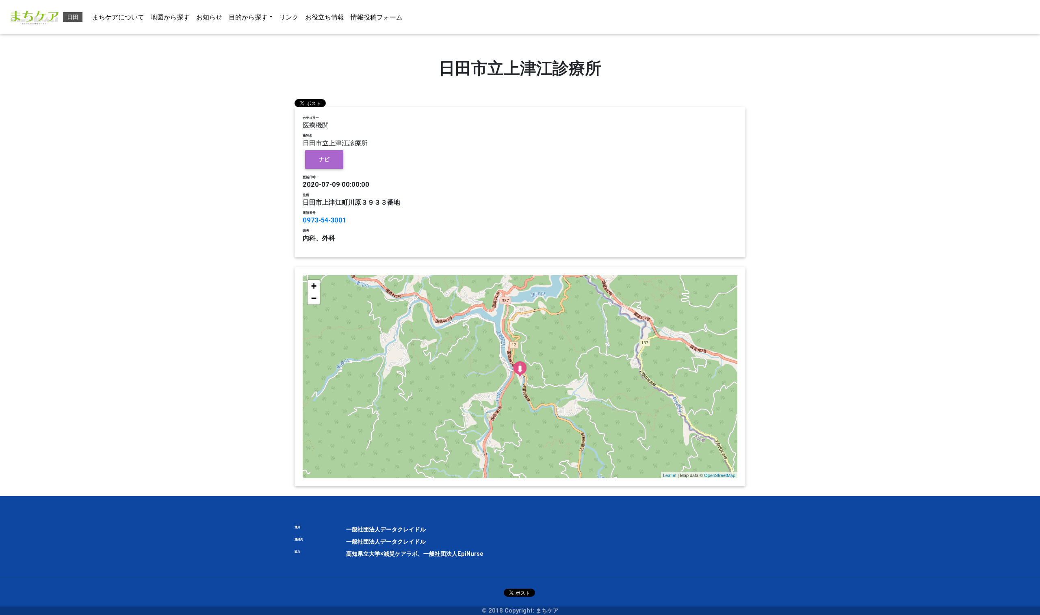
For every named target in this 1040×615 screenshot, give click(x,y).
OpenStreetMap (719, 475)
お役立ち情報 (324, 17)
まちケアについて (118, 17)
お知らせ (209, 17)
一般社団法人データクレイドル (386, 529)
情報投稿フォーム (377, 17)
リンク (289, 17)
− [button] (313, 298)
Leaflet (669, 475)
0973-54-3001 (324, 220)
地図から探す (170, 17)
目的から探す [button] (248, 17)
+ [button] (313, 286)
